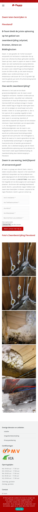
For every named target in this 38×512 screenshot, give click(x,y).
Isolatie (6, 431)
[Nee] (35, 504)
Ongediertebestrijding (11, 436)
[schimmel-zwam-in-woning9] (19, 361)
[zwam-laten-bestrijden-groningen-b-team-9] (19, 293)
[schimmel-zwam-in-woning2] (19, 327)
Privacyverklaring (10, 440)
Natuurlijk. (19, 509)
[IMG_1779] (19, 259)
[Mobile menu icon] (3, 5)
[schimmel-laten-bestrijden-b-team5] (19, 396)
